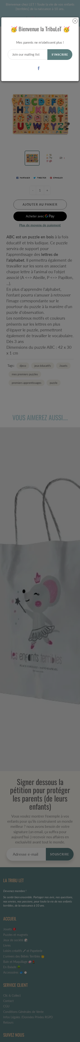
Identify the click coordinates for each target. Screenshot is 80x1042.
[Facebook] (38, 68)
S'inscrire (60, 54)
